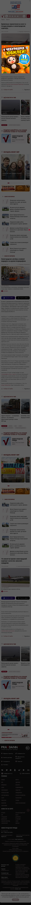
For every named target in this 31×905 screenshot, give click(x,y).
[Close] (27, 48)
